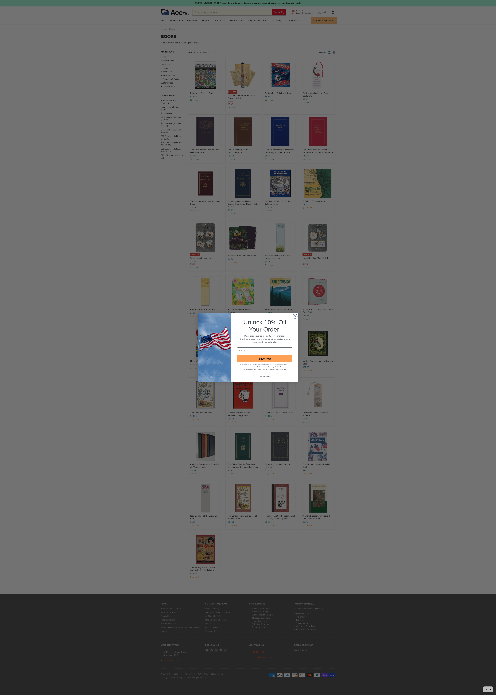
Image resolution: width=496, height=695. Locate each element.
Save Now (265, 358)
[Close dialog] (295, 316)
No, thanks (265, 376)
